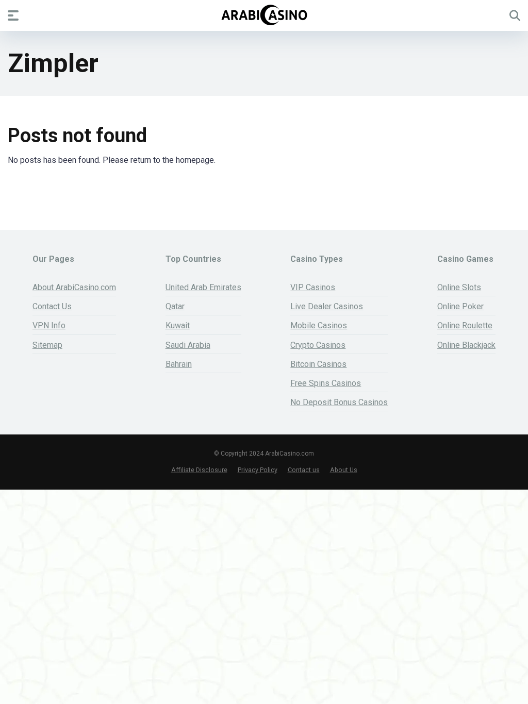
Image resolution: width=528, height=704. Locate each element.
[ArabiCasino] (264, 15)
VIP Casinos (312, 287)
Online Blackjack (466, 345)
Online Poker (460, 306)
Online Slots (459, 287)
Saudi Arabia (188, 345)
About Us (343, 470)
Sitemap (47, 345)
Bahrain (179, 364)
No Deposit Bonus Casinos (339, 402)
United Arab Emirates (203, 287)
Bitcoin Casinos (318, 364)
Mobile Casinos (318, 325)
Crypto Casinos (317, 345)
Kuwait (178, 325)
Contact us (304, 470)
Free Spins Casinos (325, 383)
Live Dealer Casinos (326, 306)
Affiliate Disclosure (199, 470)
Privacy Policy (257, 470)
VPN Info (48, 325)
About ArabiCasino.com (74, 287)
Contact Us (52, 306)
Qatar (175, 306)
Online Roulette (464, 325)
